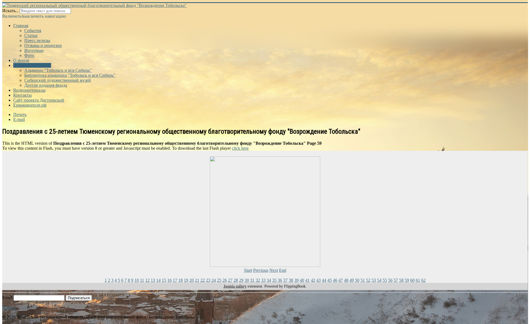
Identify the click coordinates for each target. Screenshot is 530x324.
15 (164, 280)
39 (296, 280)
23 (208, 280)
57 (396, 280)
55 (385, 280)
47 (340, 280)
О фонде (21, 60)
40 (302, 280)
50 (357, 280)
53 (374, 280)
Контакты (22, 95)
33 (263, 280)
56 (390, 280)
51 (363, 280)
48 (346, 280)
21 (197, 280)
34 (269, 280)
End (282, 270)
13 (153, 280)
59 (407, 280)
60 (412, 280)
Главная (20, 25)
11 (142, 280)
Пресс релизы (37, 40)
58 (401, 280)
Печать (19, 114)
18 (180, 280)
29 (241, 280)
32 (258, 280)
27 (230, 280)
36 (280, 280)
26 (224, 280)
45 (329, 280)
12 (147, 280)
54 (379, 280)
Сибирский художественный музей (57, 80)
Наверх (9, 307)
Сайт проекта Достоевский (38, 100)
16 (169, 280)
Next (273, 270)
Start (248, 270)
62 (423, 280)
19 (186, 280)
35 (274, 280)
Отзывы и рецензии (43, 45)
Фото (29, 55)
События (32, 30)
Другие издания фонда (45, 85)
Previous (260, 270)
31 (252, 280)
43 (318, 280)
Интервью (34, 50)
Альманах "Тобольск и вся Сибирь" (58, 70)
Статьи (31, 35)
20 (191, 280)
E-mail (19, 119)
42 (313, 280)
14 (158, 280)
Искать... (10, 10)
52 (368, 280)
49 (351, 280)
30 (247, 280)
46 (335, 280)
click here (240, 148)
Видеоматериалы (29, 90)
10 (136, 280)
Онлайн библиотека (32, 65)
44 (324, 280)
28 (236, 280)
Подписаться (79, 298)
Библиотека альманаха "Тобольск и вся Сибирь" (69, 75)
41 (307, 280)
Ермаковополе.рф (29, 105)
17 (175, 280)
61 (418, 280)
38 (291, 280)
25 (219, 280)
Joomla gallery (235, 286)
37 (285, 280)
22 (202, 280)
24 (213, 280)
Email (7, 297)
